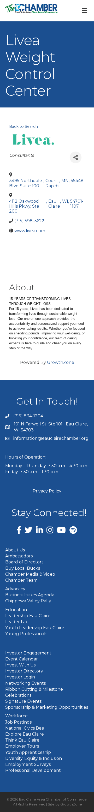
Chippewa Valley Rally (28, 600)
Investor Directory (24, 671)
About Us (15, 550)
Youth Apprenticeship (28, 752)
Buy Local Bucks (22, 568)
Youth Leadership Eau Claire (34, 627)
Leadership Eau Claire (27, 615)
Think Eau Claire (22, 740)
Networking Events (25, 683)
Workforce (16, 715)
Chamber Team (21, 580)
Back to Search (23, 126)
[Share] (75, 157)
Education (16, 609)
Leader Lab (16, 621)
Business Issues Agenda (29, 594)
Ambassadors (19, 556)
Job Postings (18, 722)
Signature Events (23, 701)
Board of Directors (24, 562)
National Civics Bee (24, 728)
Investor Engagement (28, 653)
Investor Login (20, 677)
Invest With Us (20, 665)
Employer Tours (22, 746)
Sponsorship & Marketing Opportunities (46, 707)
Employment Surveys (28, 764)
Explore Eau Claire (24, 734)
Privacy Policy (47, 491)
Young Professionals (26, 633)
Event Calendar (21, 659)
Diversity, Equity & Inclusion (33, 758)
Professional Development (33, 770)
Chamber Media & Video (30, 574)
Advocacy (15, 588)
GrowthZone (60, 362)
